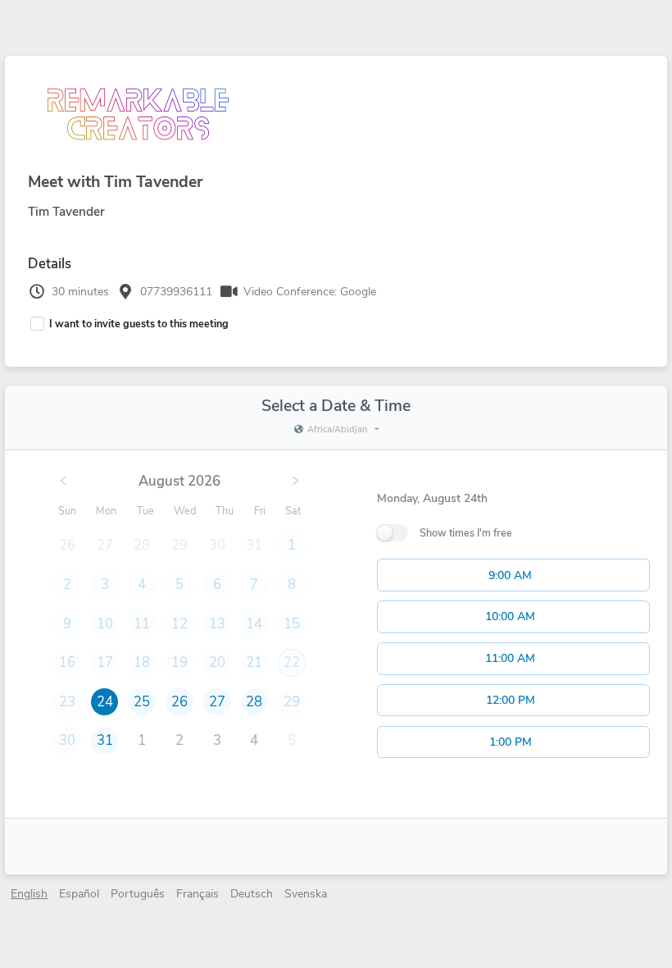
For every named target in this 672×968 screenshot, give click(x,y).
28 (254, 701)
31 (105, 740)
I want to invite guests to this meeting (139, 324)
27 (217, 701)
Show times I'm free (466, 533)
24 (105, 701)
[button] (513, 575)
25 (142, 701)
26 (179, 701)
